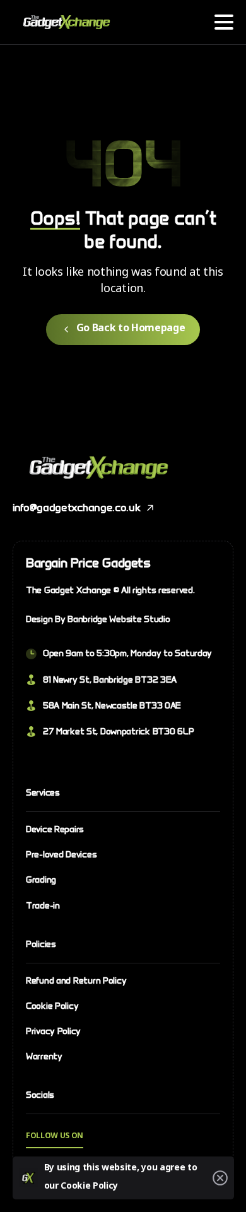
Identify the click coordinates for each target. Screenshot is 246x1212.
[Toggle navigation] (224, 22)
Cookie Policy (89, 1186)
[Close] (220, 1178)
